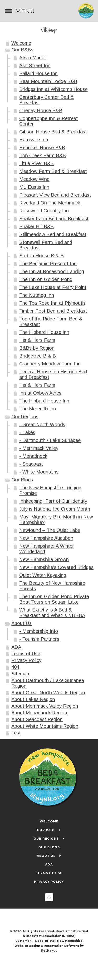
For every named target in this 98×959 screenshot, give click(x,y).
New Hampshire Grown (44, 559)
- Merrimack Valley (38, 448)
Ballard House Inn (38, 73)
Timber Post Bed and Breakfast (53, 311)
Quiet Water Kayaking (42, 575)
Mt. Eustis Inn (34, 187)
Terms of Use (25, 653)
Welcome (21, 43)
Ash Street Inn (34, 65)
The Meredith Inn (37, 408)
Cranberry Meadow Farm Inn (50, 363)
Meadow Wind (34, 179)
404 (15, 667)
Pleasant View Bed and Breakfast (55, 195)
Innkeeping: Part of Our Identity (53, 501)
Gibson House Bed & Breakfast (53, 131)
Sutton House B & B (41, 255)
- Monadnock (33, 456)
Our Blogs (22, 479)
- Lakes (27, 432)
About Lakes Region (33, 699)
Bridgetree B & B (37, 355)
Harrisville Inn (33, 139)
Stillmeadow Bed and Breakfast (52, 234)
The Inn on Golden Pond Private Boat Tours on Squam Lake (54, 599)
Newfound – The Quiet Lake (49, 530)
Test (16, 732)
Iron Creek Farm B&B (42, 155)
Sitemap (20, 673)
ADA (16, 647)
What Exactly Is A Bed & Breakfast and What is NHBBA (52, 612)
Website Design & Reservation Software (47, 946)
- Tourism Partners (39, 639)
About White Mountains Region (44, 726)
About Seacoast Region (37, 719)
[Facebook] (44, 919)
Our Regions (24, 416)
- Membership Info (38, 631)
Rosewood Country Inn (44, 210)
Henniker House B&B (42, 147)
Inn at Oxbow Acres (40, 393)
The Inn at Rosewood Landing (51, 271)
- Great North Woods (42, 424)
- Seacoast (31, 464)
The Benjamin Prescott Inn (48, 263)
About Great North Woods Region (48, 692)
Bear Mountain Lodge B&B (48, 81)
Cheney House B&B (40, 110)
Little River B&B (36, 163)
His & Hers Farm (37, 340)
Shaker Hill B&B (36, 226)
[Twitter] (54, 919)
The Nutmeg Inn (36, 295)
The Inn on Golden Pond (45, 279)
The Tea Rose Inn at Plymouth (52, 303)
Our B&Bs (22, 49)
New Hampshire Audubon (46, 538)
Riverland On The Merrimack (49, 202)
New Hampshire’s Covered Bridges (56, 567)
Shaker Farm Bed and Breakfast (53, 218)
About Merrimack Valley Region (44, 706)
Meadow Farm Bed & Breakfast (53, 171)
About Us (21, 623)
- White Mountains (39, 471)
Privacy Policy (26, 660)
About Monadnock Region (39, 712)
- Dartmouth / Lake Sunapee (50, 440)
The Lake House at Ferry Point (52, 287)
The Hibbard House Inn (44, 332)
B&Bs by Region (36, 348)
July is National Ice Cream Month (54, 509)
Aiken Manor (32, 57)
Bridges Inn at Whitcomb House (53, 89)
